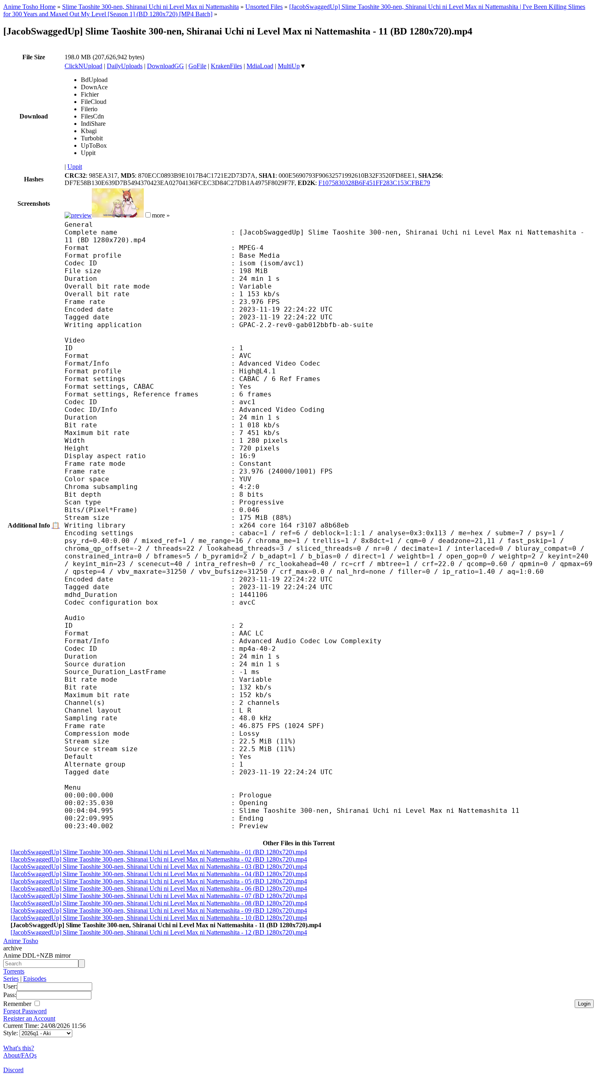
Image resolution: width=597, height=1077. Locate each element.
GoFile (197, 65)
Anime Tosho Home (29, 6)
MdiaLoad (260, 65)
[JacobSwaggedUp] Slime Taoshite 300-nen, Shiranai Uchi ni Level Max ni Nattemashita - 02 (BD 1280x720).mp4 (159, 859)
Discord (13, 1069)
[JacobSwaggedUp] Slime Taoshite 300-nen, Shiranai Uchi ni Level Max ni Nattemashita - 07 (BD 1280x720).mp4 (159, 895)
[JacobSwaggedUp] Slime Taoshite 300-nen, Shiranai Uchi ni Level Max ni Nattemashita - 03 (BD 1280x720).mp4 (159, 866)
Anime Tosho (20, 940)
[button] (148, 215)
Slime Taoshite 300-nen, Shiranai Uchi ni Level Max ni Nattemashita (150, 6)
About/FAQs (20, 1055)
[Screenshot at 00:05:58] (118, 215)
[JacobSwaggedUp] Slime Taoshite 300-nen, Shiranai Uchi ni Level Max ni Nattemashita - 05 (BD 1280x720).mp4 (159, 881)
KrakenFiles (226, 65)
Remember (18, 1003)
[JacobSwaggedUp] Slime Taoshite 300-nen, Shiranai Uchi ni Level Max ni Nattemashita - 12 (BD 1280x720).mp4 (159, 932)
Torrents (13, 971)
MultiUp (289, 65)
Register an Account (29, 1018)
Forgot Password (25, 1011)
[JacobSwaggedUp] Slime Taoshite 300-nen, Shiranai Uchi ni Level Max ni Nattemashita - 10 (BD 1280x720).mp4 (159, 917)
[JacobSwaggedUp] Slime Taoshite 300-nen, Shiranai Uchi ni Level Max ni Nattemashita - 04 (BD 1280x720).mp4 (159, 873)
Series (11, 978)
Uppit (74, 166)
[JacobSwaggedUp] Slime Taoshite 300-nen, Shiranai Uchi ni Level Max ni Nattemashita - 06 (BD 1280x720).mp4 (159, 888)
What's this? (18, 1048)
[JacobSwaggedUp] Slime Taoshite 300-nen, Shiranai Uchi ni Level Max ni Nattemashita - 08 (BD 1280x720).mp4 (159, 903)
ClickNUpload (83, 65)
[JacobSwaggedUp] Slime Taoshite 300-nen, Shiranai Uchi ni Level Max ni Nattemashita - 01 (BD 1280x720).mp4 (159, 852)
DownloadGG (165, 65)
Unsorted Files (264, 6)
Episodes (34, 978)
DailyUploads (125, 65)
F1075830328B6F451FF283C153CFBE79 (374, 182)
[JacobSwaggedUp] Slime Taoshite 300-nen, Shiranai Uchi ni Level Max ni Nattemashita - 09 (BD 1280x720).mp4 (159, 910)
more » (161, 215)
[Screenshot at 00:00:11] (78, 215)
